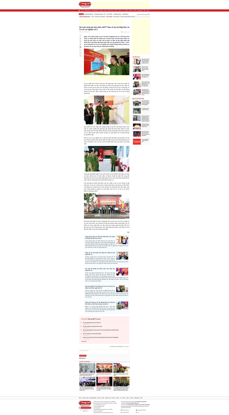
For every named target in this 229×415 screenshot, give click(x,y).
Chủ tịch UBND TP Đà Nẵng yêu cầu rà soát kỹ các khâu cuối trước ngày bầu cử (146, 84)
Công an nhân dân (95, 10)
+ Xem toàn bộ (83, 341)
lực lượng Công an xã (106, 127)
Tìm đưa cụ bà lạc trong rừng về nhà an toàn (92, 326)
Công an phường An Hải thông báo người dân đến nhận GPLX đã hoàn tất (87, 374)
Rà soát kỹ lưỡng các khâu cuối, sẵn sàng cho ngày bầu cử (145, 75)
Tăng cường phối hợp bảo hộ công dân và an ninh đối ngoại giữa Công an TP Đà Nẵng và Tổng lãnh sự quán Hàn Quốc (121, 389)
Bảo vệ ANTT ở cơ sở (94, 319)
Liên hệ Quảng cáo (125, 412)
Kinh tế (116, 10)
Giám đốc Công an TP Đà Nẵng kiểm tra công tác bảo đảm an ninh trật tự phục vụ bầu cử (146, 92)
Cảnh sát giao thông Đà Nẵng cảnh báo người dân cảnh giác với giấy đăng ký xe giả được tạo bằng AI (145, 119)
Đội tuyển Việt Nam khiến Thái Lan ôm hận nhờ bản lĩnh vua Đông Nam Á (145, 133)
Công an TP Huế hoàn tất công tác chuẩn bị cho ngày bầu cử (145, 68)
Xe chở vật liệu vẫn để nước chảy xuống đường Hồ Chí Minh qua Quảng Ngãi (145, 102)
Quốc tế (130, 10)
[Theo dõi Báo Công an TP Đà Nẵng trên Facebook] (85, 408)
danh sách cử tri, (97, 174)
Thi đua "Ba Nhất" (87, 14)
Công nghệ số (140, 10)
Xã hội (105, 10)
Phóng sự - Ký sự (110, 10)
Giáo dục (126, 10)
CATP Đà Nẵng (109, 16)
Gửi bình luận (83, 355)
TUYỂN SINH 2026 (102, 14)
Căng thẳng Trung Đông (94, 14)
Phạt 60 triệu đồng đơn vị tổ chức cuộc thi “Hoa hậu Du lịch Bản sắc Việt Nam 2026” (101, 330)
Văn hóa (119, 10)
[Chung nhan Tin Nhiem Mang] (85, 410)
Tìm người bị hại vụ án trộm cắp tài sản (145, 109)
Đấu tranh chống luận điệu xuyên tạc (128, 16)
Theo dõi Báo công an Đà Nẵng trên (116, 346)
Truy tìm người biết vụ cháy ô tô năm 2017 (92, 322)
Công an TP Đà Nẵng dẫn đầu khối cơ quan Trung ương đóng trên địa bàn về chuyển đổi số (87, 389)
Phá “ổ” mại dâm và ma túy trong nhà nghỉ (92, 333)
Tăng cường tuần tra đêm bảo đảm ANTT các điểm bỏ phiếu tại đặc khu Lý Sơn (145, 61)
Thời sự (82, 10)
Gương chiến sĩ (116, 16)
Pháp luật (101, 10)
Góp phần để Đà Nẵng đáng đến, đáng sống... (121, 374)
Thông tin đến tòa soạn (141, 410)
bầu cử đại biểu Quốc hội (121, 40)
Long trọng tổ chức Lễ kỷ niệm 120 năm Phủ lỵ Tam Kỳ (145, 125)
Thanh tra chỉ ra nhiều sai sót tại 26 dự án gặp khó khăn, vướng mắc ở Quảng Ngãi (100, 337)
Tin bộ (92, 16)
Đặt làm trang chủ (125, 410)
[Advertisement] (121, 4)
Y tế (123, 10)
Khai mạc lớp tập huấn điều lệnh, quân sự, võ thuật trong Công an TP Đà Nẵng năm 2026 (104, 389)
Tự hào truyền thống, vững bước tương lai (104, 374)
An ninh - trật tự (88, 10)
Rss (138, 412)
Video (144, 10)
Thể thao (134, 10)
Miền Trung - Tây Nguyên (100, 16)
